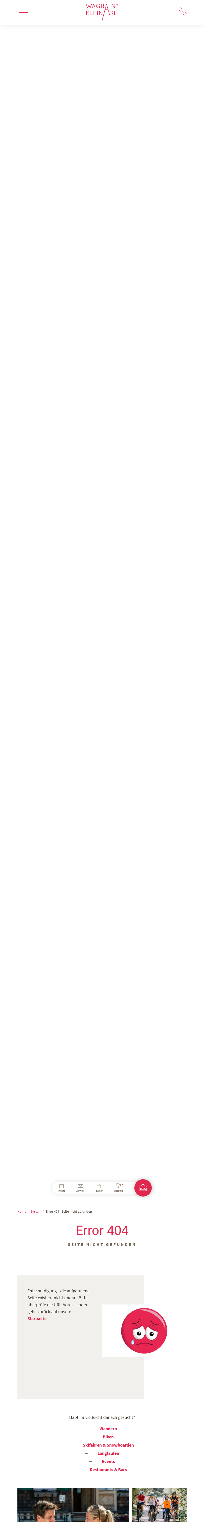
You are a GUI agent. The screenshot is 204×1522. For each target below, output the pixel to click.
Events (108, 1461)
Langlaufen (108, 1453)
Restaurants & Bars (108, 1469)
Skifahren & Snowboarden (108, 1445)
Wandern (108, 1428)
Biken (108, 1437)
